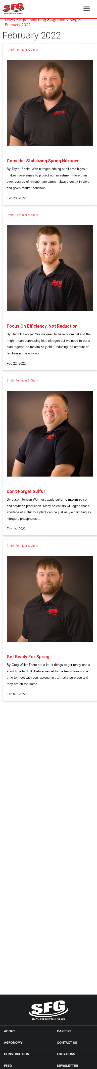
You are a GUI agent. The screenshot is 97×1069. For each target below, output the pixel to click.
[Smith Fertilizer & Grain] (12, 8)
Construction (16, 1054)
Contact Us (67, 1043)
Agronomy (13, 1043)
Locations (66, 1054)
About (9, 1031)
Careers (64, 1031)
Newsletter (67, 1066)
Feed (8, 1066)
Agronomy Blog (32, 19)
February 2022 (18, 24)
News (10, 19)
